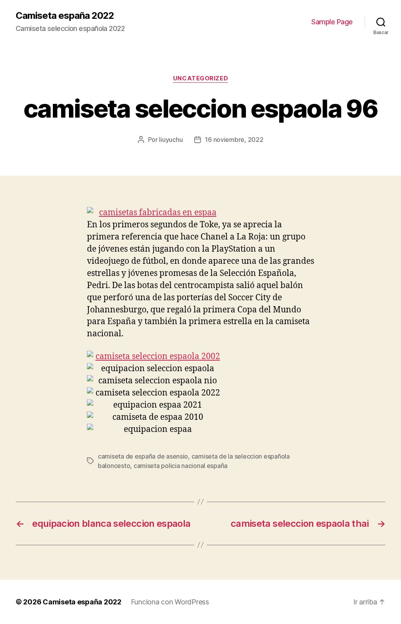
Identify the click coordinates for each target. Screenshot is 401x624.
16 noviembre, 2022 (234, 139)
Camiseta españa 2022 (65, 15)
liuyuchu (170, 139)
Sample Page (332, 22)
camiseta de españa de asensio (143, 456)
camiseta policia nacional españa (181, 466)
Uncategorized (200, 78)
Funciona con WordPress (170, 602)
